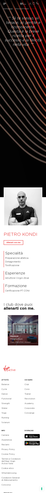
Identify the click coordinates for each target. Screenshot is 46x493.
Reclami (5, 444)
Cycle (4, 389)
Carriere (5, 435)
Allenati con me (13, 242)
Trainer (28, 394)
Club (27, 384)
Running (5, 417)
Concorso (6, 485)
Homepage (8, 9)
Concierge (29, 413)
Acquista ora (34, 3)
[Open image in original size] (23, 4)
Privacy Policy (8, 449)
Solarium (5, 422)
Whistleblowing (8, 473)
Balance (5, 384)
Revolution (30, 398)
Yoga (3, 413)
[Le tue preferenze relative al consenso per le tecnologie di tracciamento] (41, 488)
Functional (6, 398)
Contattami (37, 3)
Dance (4, 394)
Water (4, 408)
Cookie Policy (8, 454)
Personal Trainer (22, 9)
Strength (5, 403)
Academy (29, 403)
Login (30, 4)
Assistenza (6, 440)
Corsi (27, 389)
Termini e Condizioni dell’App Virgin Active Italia (10, 461)
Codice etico (7, 468)
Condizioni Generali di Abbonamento (10, 479)
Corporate (30, 408)
